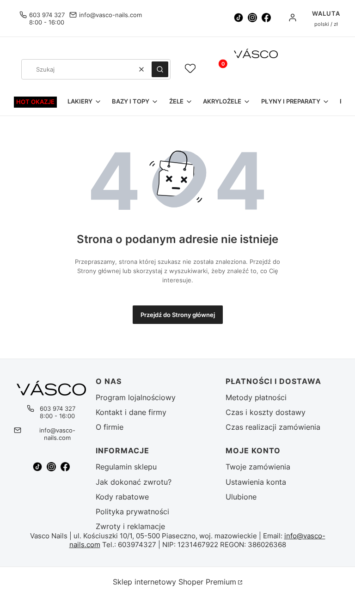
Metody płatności (256, 397)
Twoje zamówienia (258, 466)
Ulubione (241, 496)
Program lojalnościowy (136, 397)
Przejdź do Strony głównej (178, 314)
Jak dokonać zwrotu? (133, 482)
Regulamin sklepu (126, 466)
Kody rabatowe (122, 496)
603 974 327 (47, 14)
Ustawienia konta (256, 482)
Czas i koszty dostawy (266, 412)
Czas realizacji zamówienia (273, 427)
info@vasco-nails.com (110, 14)
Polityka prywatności (132, 511)
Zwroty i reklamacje (130, 526)
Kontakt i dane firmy (131, 412)
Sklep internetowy (174, 581)
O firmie (109, 427)
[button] (160, 69)
